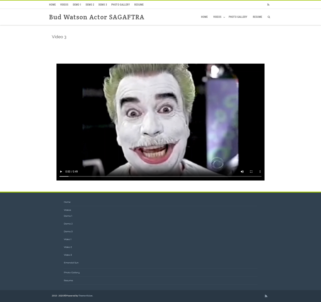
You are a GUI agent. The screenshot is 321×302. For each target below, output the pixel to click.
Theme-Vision (85, 295)
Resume (139, 4)
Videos (64, 4)
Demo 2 (90, 4)
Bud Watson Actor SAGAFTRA (97, 17)
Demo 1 (77, 4)
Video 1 (67, 239)
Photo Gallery (120, 4)
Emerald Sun (71, 262)
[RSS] (268, 5)
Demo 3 (102, 4)
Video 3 (68, 254)
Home (52, 4)
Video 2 (68, 247)
